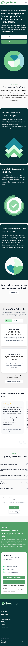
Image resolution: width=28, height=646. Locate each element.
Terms (2, 638)
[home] (8, 2)
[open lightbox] (14, 146)
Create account (15, 589)
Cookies (7, 638)
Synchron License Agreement (9, 586)
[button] (25, 2)
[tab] (8, 320)
